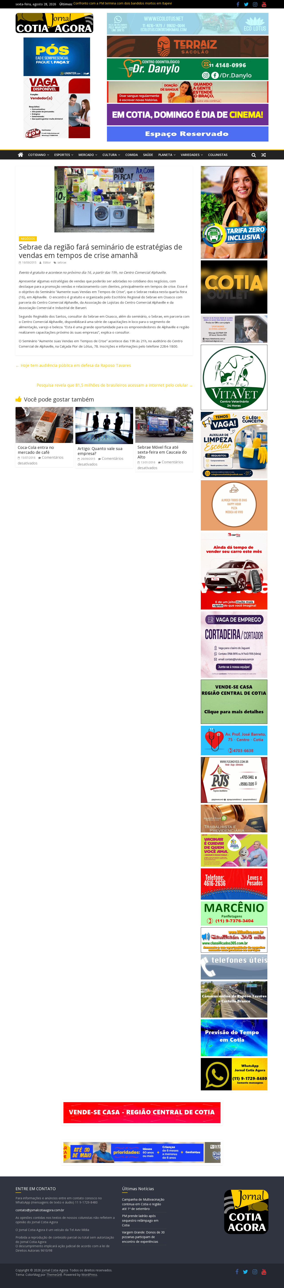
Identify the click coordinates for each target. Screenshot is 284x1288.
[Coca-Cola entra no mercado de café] (44, 409)
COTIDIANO (37, 155)
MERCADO (86, 155)
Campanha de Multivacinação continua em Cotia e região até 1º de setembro (143, 1204)
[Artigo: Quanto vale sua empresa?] (104, 409)
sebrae (61, 262)
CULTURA (110, 155)
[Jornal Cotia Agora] (21, 154)
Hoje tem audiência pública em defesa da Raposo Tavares (73, 365)
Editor (47, 262)
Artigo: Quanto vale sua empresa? (100, 451)
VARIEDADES (190, 155)
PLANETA (165, 155)
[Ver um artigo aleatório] (263, 154)
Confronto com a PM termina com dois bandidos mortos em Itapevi (122, 4)
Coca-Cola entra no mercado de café (36, 450)
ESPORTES (62, 155)
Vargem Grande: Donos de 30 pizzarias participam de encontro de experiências (143, 1237)
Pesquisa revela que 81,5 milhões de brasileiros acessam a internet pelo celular (115, 385)
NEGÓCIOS (28, 239)
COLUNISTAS (217, 155)
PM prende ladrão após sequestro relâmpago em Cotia (140, 1220)
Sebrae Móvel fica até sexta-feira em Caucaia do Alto (162, 451)
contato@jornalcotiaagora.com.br (40, 1210)
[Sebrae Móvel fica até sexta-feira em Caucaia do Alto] (164, 409)
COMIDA (131, 155)
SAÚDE (148, 155)
